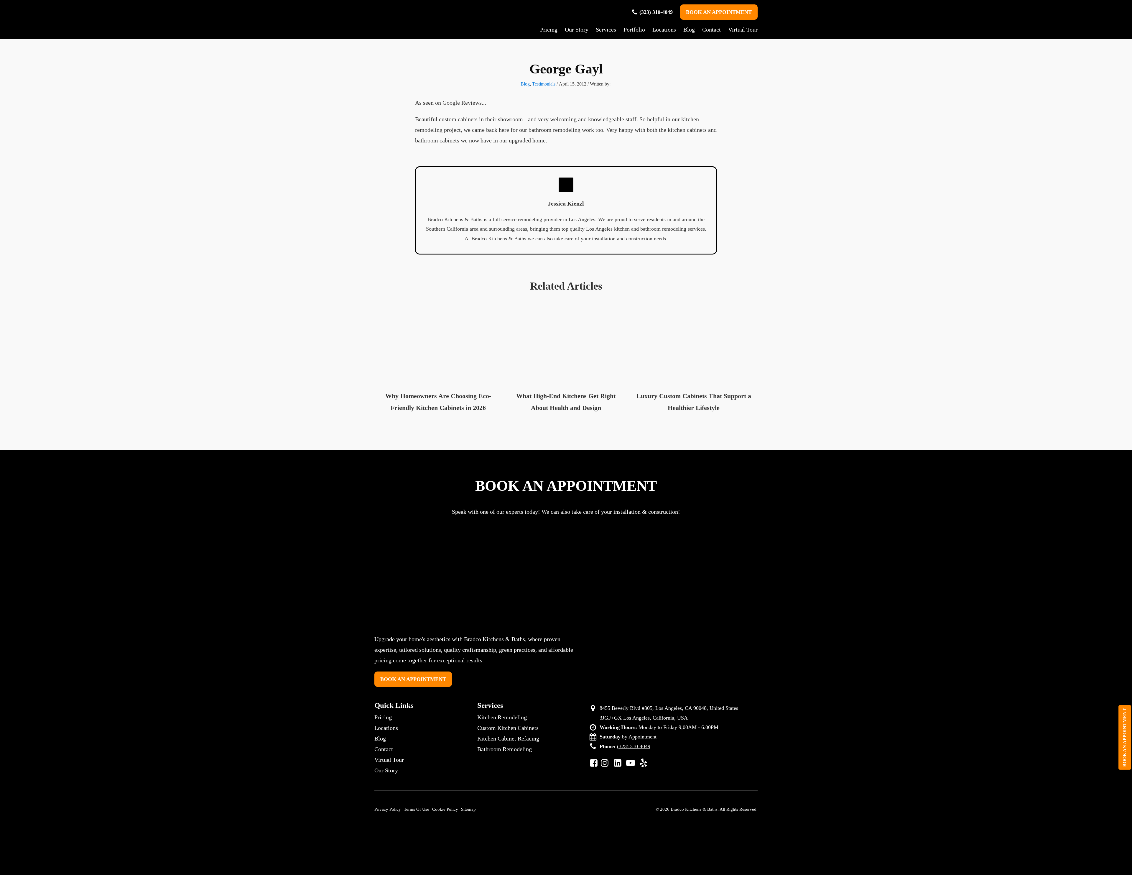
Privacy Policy (387, 809)
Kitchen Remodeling (502, 717)
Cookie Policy (445, 809)
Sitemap (468, 809)
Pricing (548, 29)
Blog (689, 29)
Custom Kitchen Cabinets (508, 728)
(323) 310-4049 (656, 12)
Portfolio (634, 29)
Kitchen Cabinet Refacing (508, 738)
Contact (711, 29)
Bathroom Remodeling (504, 749)
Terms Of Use (416, 809)
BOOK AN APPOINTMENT (719, 12)
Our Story (576, 29)
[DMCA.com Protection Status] (567, 847)
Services (606, 29)
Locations (664, 29)
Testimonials (543, 83)
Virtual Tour (743, 29)
